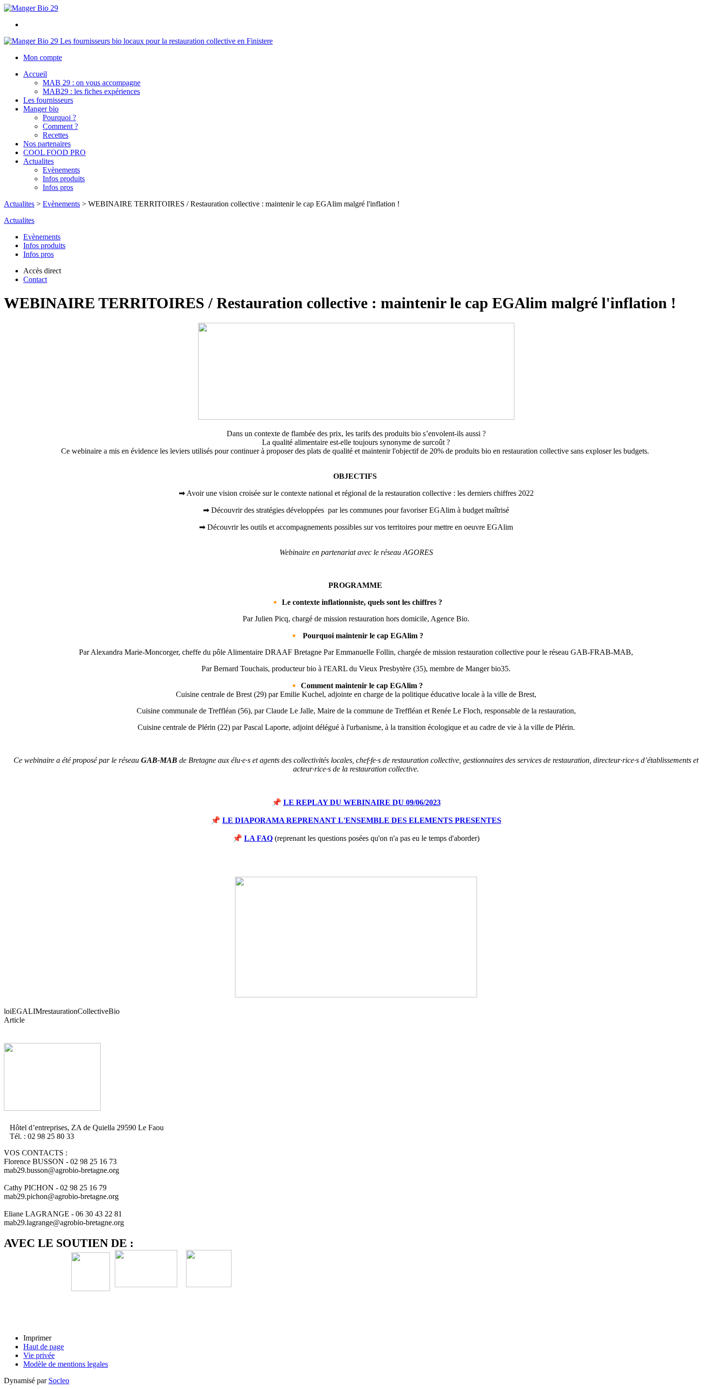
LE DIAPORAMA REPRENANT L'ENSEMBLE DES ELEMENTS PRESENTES (361, 820)
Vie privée (39, 1355)
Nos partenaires (47, 144)
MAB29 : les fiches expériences (91, 91)
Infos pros (58, 187)
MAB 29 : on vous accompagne (91, 83)
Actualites (38, 161)
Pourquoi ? (59, 117)
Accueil (35, 74)
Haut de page (43, 1346)
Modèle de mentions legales (65, 1364)
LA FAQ (258, 838)
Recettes (55, 135)
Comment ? (60, 126)
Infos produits (64, 178)
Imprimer (37, 1338)
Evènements (61, 170)
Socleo (58, 1380)
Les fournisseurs (48, 100)
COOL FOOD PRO (54, 152)
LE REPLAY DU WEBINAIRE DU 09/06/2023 (362, 802)
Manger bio (41, 109)
